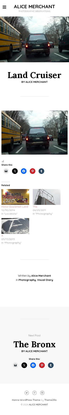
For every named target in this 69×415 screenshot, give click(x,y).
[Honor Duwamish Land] (15, 197)
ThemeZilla (50, 399)
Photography (27, 280)
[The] (47, 197)
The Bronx (34, 344)
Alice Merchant (36, 82)
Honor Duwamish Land (14, 206)
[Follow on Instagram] (42, 393)
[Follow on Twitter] (27, 393)
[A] (15, 226)
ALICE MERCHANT (34, 6)
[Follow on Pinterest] (34, 393)
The (35, 206)
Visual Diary (45, 280)
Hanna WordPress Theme (26, 399)
